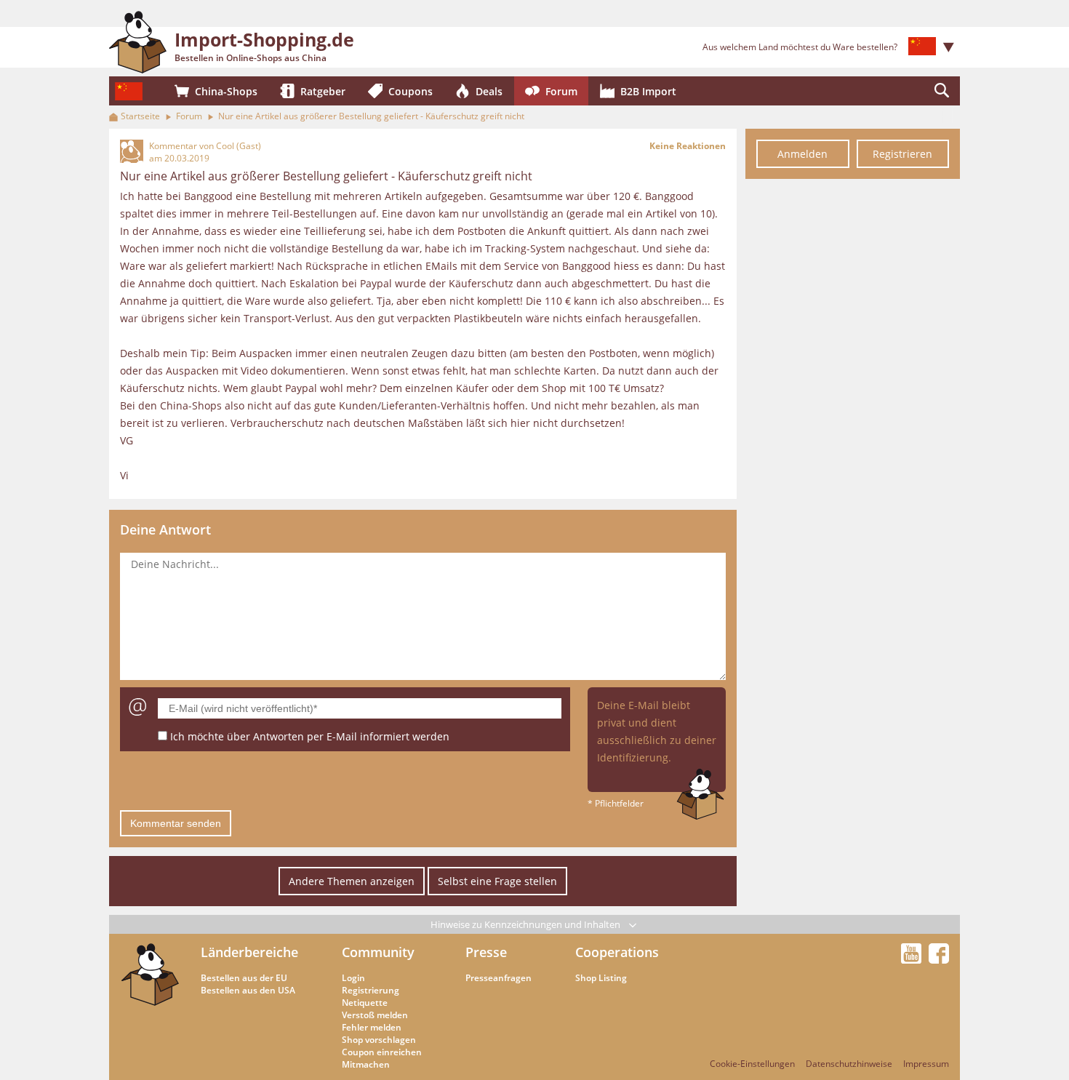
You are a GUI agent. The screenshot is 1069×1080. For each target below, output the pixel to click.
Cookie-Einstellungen (752, 1063)
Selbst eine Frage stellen (497, 881)
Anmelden (802, 154)
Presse (486, 952)
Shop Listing (601, 978)
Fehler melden (371, 1027)
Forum (189, 116)
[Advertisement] (852, 406)
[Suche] (941, 91)
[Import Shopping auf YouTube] (913, 959)
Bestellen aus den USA (248, 990)
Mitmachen (366, 1064)
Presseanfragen (498, 978)
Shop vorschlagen (379, 1039)
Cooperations (617, 952)
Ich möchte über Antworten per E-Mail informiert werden (309, 736)
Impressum (926, 1063)
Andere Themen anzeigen (352, 881)
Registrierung (370, 990)
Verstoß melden (375, 1015)
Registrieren (902, 154)
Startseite (140, 116)
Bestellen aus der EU (244, 978)
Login (353, 978)
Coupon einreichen (382, 1052)
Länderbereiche (249, 952)
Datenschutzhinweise (849, 1063)
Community (378, 952)
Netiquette (365, 1002)
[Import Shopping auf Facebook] (939, 959)
